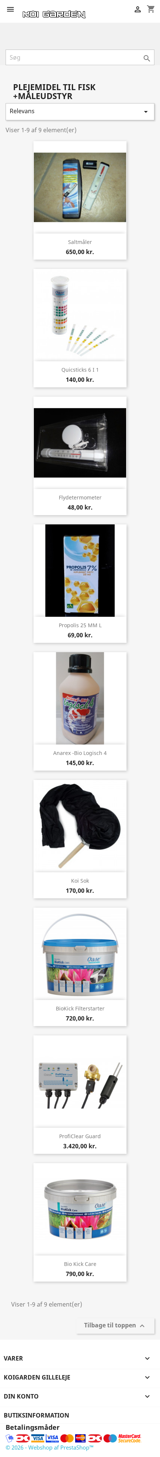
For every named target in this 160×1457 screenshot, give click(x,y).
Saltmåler (80, 241)
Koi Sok (80, 880)
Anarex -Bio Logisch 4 (80, 752)
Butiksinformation (36, 1415)
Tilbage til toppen (115, 1326)
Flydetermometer (80, 497)
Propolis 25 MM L (80, 625)
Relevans (80, 111)
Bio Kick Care (80, 1263)
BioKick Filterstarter (80, 1008)
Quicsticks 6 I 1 (80, 369)
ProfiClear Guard (80, 1136)
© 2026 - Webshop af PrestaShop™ (50, 1447)
